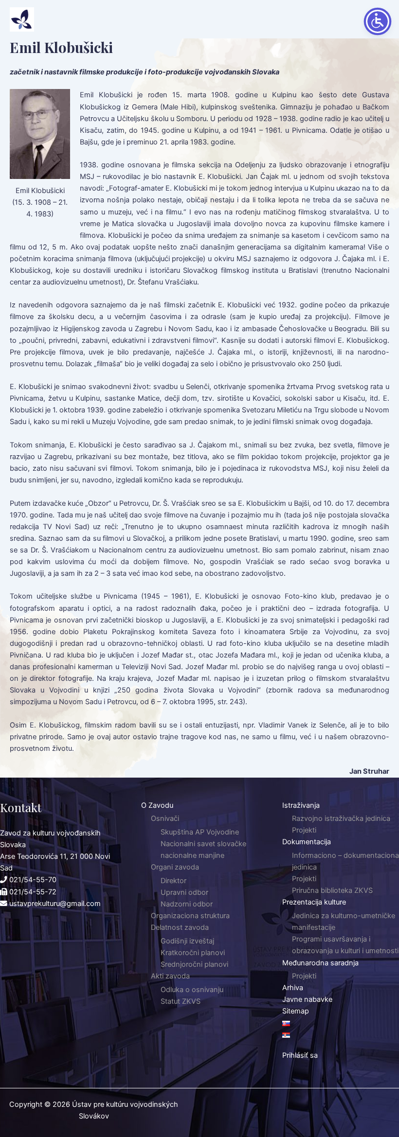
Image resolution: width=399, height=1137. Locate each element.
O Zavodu (157, 805)
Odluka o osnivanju (192, 989)
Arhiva (292, 987)
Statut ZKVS (180, 1001)
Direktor (173, 880)
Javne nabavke (307, 999)
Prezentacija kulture (314, 902)
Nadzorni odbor (187, 904)
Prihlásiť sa (300, 1055)
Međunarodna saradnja (320, 963)
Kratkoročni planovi (193, 952)
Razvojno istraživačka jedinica (341, 818)
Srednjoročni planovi (194, 964)
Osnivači (165, 818)
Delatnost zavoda (180, 927)
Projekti (304, 830)
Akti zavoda (170, 976)
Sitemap (295, 1011)
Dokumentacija (306, 841)
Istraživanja (301, 805)
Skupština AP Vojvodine (200, 832)
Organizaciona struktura (190, 915)
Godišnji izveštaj (187, 941)
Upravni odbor (184, 892)
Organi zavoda (175, 867)
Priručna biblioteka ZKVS (332, 890)
